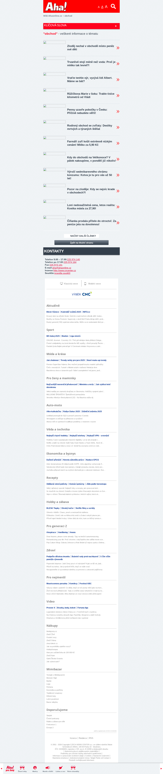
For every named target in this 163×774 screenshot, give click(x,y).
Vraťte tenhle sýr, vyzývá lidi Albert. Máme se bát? (89, 79)
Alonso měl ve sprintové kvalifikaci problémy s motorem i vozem (71, 422)
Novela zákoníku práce (73, 460)
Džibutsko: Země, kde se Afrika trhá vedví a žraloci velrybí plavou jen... (73, 515)
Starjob (49, 715)
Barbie (48, 681)
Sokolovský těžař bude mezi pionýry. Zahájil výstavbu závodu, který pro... (75, 467)
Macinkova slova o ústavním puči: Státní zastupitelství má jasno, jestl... (73, 370)
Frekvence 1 (51, 724)
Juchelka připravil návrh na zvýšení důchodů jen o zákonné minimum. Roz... (75, 470)
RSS (91, 738)
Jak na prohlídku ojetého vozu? (58, 646)
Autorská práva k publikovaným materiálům (81, 751)
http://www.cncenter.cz (64, 270)
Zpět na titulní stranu (81, 242)
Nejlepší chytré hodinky (57, 436)
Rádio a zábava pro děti (55, 721)
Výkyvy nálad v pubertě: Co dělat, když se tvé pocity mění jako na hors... (74, 588)
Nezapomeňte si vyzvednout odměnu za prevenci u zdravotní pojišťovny (74, 570)
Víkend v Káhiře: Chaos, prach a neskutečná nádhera (67, 512)
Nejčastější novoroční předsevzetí (62, 384)
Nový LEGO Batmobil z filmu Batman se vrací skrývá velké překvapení (73, 594)
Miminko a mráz (86, 384)
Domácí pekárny (77, 484)
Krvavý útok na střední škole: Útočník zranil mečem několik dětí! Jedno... (74, 316)
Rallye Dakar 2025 (71, 411)
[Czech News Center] (87, 294)
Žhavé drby (22, 771)
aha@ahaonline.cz (61, 267)
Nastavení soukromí (101, 756)
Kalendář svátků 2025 (71, 312)
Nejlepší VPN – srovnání (98, 436)
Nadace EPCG (92, 460)
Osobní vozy (51, 637)
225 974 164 (70, 262)
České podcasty (52, 718)
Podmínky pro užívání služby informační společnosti (81, 753)
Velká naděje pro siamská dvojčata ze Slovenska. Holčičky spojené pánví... (75, 391)
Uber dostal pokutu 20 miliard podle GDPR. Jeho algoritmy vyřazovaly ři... (74, 464)
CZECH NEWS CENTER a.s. (81, 745)
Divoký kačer (68, 508)
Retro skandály (73, 771)
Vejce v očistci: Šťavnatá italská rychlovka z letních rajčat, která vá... (72, 494)
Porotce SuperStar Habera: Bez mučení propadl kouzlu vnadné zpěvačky (74, 364)
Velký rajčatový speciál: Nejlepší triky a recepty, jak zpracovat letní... (72, 488)
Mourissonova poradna (57, 583)
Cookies (88, 756)
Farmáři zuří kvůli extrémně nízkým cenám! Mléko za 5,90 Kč (89, 143)
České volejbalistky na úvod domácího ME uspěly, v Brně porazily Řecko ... (75, 343)
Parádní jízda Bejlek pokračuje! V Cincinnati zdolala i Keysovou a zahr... (74, 346)
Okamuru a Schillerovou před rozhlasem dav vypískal (67, 618)
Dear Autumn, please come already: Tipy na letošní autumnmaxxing (72, 536)
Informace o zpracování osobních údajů (68, 756)
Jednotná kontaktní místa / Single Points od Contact (89, 758)
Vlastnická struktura (60, 758)
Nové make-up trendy (96, 360)
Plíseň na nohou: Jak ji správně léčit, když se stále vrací (68, 567)
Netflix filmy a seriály (85, 508)
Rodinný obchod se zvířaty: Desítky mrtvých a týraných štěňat (89, 127)
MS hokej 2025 (53, 336)
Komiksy (73, 583)
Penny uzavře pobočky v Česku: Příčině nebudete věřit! (87, 111)
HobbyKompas (52, 649)
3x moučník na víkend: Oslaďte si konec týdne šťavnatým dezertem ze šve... (76, 491)
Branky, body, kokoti (66, 608)
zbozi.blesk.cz (52, 643)
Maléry (35, 771)
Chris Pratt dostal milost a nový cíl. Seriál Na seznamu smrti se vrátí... (73, 446)
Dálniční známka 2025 (92, 411)
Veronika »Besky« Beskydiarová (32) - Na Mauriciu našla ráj (69, 397)
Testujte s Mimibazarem (55, 675)
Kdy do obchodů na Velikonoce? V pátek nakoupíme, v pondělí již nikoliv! (91, 159)
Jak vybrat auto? (53, 661)
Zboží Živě (50, 634)
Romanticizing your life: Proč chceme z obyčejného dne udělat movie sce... (75, 539)
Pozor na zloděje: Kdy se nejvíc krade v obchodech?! (91, 191)
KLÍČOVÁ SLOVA (55, 25)
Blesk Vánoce (53, 312)
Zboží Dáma (51, 640)
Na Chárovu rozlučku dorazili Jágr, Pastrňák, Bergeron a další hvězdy (73, 615)
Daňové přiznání (54, 460)
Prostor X (51, 608)
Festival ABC (86, 583)
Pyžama (49, 687)
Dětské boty (51, 696)
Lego (48, 684)
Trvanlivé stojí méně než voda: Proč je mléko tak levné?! (91, 63)
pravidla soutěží (62, 273)
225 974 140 (73, 259)
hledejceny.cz (51, 631)
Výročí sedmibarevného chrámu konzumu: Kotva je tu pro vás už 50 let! (89, 175)
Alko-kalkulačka (54, 411)
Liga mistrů (75, 336)
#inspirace (51, 532)
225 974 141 (56, 265)
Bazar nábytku (52, 702)
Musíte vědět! (48, 771)
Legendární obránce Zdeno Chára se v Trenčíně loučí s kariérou (71, 612)
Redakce (83, 738)
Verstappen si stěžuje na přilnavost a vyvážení (64, 419)
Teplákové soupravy (54, 693)
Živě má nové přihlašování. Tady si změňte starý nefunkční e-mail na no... (74, 591)
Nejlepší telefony (77, 436)
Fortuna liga (83, 608)
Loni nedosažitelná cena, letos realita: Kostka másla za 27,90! (91, 207)
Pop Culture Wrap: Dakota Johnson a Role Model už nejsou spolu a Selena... (76, 543)
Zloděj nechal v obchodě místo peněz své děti (90, 48)
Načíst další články (83, 236)
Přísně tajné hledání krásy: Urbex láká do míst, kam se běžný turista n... (74, 518)
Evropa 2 (49, 728)
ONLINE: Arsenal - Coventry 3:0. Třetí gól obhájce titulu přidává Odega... (74, 340)
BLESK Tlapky (53, 508)
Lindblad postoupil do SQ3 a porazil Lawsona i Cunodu (67, 416)
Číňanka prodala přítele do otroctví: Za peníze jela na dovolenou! (91, 223)
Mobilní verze (94, 283)
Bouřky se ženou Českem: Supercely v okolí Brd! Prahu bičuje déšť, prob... (75, 319)
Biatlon (65, 336)
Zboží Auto (50, 655)
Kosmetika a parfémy (54, 690)
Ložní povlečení (52, 699)
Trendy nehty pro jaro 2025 (73, 360)
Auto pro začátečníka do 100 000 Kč (60, 652)
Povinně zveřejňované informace (81, 760)
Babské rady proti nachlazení (85, 556)
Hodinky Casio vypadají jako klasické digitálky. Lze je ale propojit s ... (72, 440)
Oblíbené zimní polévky (57, 484)
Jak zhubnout (52, 360)
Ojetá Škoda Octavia (54, 658)
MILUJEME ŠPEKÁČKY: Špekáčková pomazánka (65, 394)
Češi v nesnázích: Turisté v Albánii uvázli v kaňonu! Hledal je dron (71, 367)
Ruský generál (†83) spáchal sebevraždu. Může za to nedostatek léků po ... (75, 322)
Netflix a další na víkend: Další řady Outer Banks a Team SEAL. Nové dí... (75, 443)
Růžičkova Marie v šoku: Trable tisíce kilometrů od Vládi (90, 95)
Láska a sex (60, 771)
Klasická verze (71, 283)
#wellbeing (63, 532)
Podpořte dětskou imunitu (58, 556)
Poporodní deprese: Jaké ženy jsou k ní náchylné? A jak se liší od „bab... (74, 564)
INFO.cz (86, 312)
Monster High (51, 678)
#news (73, 532)
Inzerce (73, 738)
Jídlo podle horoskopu (96, 484)
